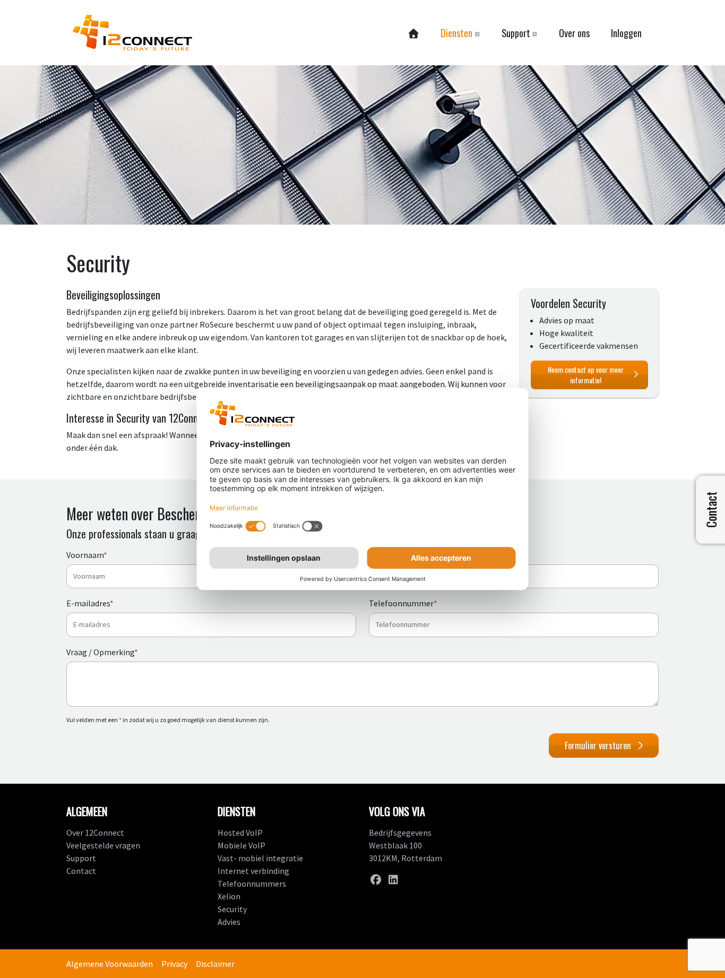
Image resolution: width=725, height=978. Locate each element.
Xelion (229, 896)
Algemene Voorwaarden (109, 963)
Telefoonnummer (403, 603)
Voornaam (86, 555)
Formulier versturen (598, 745)
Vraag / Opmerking (102, 652)
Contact (81, 870)
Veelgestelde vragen (103, 845)
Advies (229, 921)
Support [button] (516, 32)
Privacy (174, 963)
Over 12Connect (95, 832)
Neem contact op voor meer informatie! (586, 374)
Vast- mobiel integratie (260, 858)
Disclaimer (215, 963)
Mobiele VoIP (241, 845)
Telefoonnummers (252, 883)
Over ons (574, 32)
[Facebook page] (375, 879)
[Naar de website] (132, 32)
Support (81, 858)
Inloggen (626, 32)
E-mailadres (90, 603)
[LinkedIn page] (393, 879)
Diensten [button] (456, 32)
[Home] (413, 33)
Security (232, 909)
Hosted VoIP (240, 832)
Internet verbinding (253, 870)
